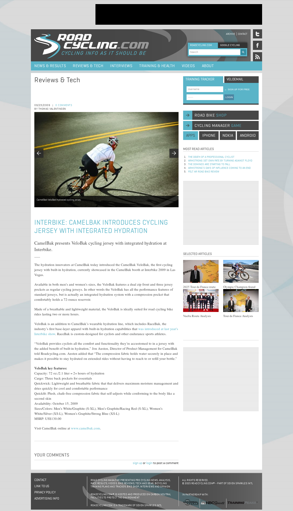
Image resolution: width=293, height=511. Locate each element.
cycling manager (218, 126)
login (149, 463)
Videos (188, 66)
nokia (227, 136)
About (208, 66)
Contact (242, 34)
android (248, 136)
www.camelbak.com (85, 428)
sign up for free (237, 89)
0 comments (63, 105)
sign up (137, 463)
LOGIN (229, 97)
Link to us (41, 486)
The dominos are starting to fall (209, 164)
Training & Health (157, 66)
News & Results (50, 66)
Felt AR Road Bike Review (203, 171)
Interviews (121, 66)
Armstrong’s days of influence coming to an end (219, 168)
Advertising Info (46, 498)
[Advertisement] (178, 14)
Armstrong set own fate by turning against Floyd (220, 160)
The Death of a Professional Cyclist (211, 157)
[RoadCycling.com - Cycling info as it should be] (91, 45)
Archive (230, 34)
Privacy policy (45, 492)
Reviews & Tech (88, 66)
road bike (211, 115)
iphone (208, 136)
